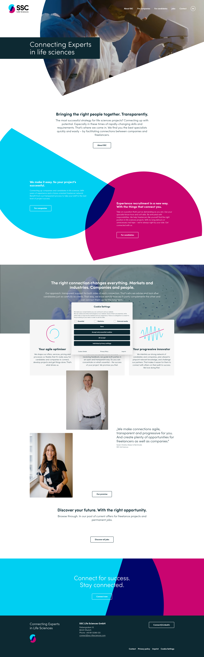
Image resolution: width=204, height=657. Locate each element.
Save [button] (102, 326)
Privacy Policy (104, 351)
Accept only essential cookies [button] (102, 332)
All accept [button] (102, 338)
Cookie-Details (82, 351)
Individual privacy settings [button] (102, 343)
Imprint (124, 351)
